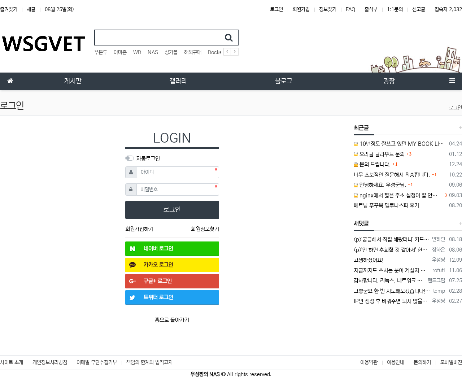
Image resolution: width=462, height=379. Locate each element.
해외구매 (192, 52)
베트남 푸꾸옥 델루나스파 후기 (386, 205)
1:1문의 (395, 9)
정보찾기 (327, 9)
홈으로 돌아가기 (172, 320)
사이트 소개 (11, 362)
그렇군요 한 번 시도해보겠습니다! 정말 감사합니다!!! (392, 291)
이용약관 (369, 362)
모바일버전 (451, 362)
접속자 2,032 (448, 9)
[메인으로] (10, 81)
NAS (153, 52)
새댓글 (361, 223)
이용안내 (395, 362)
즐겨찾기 (8, 9)
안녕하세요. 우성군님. (382, 185)
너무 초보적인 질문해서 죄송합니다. (392, 175)
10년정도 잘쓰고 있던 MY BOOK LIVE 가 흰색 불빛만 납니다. (402, 144)
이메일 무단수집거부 (97, 362)
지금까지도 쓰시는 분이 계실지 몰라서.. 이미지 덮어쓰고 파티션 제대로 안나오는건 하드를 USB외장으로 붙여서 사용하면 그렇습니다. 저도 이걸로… (392, 270)
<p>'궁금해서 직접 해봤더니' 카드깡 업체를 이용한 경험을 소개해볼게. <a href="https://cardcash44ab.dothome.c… (392, 239)
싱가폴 (171, 52)
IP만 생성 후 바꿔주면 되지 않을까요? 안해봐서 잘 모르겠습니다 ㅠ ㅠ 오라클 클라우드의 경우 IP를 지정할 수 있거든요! (392, 301)
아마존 (120, 52)
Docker (216, 52)
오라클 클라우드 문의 (381, 154)
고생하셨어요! (368, 260)
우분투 (100, 52)
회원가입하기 (139, 229)
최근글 (361, 128)
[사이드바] (452, 81)
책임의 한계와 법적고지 (149, 362)
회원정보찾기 (205, 229)
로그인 (276, 9)
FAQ (350, 9)
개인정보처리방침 (49, 362)
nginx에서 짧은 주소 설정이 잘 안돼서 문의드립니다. (399, 195)
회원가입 (301, 9)
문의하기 (422, 362)
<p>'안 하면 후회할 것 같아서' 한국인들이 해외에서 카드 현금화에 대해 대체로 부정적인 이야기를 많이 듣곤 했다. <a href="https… (392, 250)
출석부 (371, 9)
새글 (31, 9)
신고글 (418, 9)
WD (137, 52)
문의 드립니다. (374, 164)
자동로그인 (148, 159)
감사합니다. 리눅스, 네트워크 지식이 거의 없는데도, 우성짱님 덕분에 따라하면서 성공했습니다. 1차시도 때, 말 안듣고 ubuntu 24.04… (390, 281)
